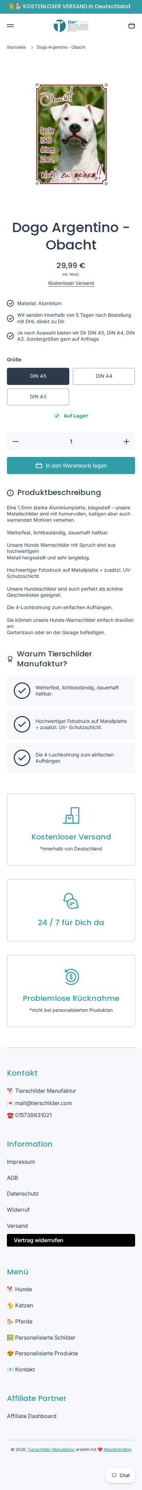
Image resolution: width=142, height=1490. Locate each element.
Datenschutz (23, 1193)
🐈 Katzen (20, 1305)
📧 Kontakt (21, 1369)
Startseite (16, 47)
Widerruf (18, 1209)
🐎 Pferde (19, 1321)
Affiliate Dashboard (32, 1416)
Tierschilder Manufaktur (51, 1449)
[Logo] (71, 26)
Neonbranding (117, 1449)
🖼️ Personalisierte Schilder (41, 1337)
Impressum (21, 1161)
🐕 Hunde (19, 1289)
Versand (17, 1225)
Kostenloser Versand (71, 283)
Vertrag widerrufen (38, 1240)
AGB (12, 1177)
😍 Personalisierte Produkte (42, 1353)
